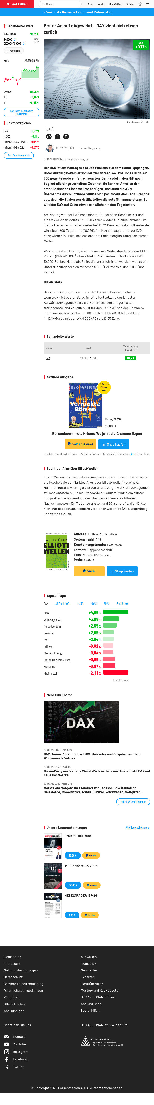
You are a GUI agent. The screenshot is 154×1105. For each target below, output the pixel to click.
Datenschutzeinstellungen (23, 990)
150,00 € (73, 885)
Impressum (12, 963)
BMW (46, 613)
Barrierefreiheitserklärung (23, 984)
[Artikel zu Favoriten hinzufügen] (66, 136)
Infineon (48, 646)
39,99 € (73, 855)
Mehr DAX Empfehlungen (133, 801)
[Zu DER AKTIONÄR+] (115, 4)
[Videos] (130, 4)
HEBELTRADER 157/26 (81, 895)
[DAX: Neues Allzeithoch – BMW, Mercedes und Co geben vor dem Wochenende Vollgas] (97, 722)
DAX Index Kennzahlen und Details (21, 112)
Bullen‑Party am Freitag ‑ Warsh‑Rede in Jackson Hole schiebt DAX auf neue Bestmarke (97, 773)
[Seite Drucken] (57, 136)
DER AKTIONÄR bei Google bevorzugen (66, 159)
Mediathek (88, 963)
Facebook (20, 1059)
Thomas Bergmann (89, 148)
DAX (50, 129)
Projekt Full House (78, 836)
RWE (46, 640)
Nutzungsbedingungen (21, 970)
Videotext (11, 997)
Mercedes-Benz (52, 626)
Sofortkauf (87, 444)
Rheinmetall (50, 673)
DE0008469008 (13, 42)
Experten (88, 977)
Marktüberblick (92, 984)
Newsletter (89, 970)
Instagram (20, 1051)
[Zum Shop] (90, 4)
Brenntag (49, 633)
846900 (8, 38)
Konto (133, 453)
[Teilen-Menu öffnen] (49, 136)
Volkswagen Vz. (52, 620)
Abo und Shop (91, 1004)
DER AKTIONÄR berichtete (75, 256)
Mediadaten (12, 957)
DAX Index (10, 34)
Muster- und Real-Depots (99, 990)
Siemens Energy (53, 653)
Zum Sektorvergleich (19, 155)
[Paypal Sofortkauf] (89, 571)
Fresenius (49, 667)
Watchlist (15, 50)
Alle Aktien (89, 957)
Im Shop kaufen (113, 444)
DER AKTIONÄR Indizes (98, 997)
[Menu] (149, 4)
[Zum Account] (100, 4)
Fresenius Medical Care (57, 660)
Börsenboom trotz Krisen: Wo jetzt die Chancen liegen (97, 433)
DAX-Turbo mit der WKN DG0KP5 (72, 318)
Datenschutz (13, 977)
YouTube (19, 1044)
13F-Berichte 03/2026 (81, 866)
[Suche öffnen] (43, 4)
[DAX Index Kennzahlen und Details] (21, 75)
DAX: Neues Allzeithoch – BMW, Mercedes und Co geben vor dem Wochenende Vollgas (92, 756)
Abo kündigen (14, 1011)
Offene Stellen (14, 1004)
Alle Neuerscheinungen (138, 827)
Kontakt (19, 1036)
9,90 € (72, 915)
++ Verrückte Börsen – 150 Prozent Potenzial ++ (77, 12)
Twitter (18, 1067)
